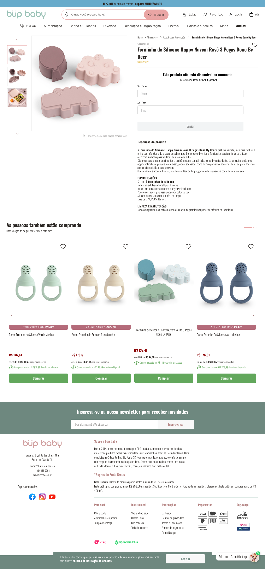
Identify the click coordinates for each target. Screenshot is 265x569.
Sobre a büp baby (139, 513)
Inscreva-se (175, 424)
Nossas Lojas (137, 518)
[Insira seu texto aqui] (247, 527)
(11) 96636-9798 (42, 470)
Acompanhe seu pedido (105, 518)
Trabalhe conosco (139, 527)
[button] (67, 14)
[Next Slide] (253, 315)
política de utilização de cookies (92, 560)
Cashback (166, 513)
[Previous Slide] (11, 315)
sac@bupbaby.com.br (42, 475)
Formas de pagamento (173, 527)
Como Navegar (169, 532)
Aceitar (185, 558)
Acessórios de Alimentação (174, 37)
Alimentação (152, 37)
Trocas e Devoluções (172, 523)
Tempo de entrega (103, 523)
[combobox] (115, 14)
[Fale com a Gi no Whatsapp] (254, 556)
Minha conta (100, 513)
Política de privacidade (173, 518)
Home (140, 37)
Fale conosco (137, 523)
